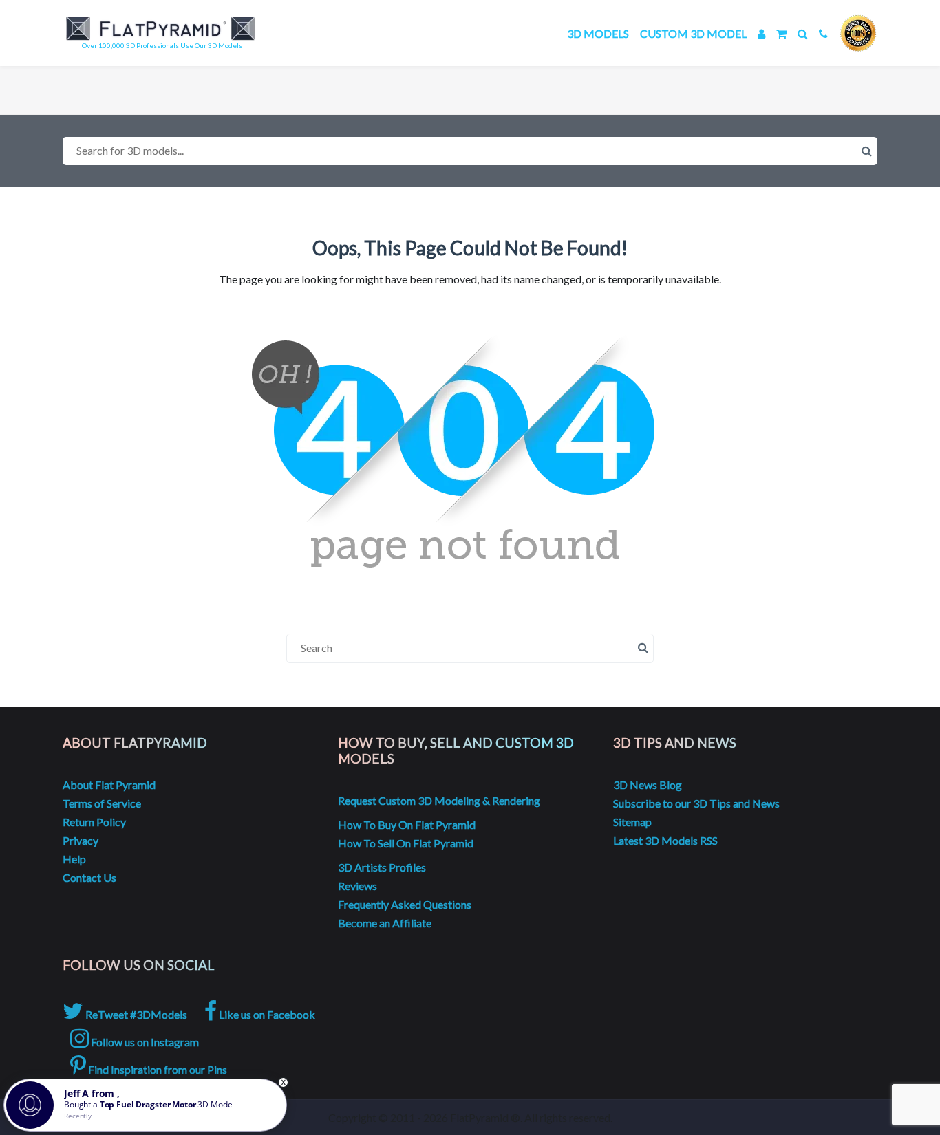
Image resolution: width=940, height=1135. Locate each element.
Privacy (80, 840)
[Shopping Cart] (781, 33)
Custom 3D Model (693, 33)
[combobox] (470, 151)
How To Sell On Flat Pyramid (405, 843)
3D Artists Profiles (382, 867)
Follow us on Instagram (144, 1041)
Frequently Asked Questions (404, 904)
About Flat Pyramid (109, 784)
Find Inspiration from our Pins (156, 1069)
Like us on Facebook (266, 1014)
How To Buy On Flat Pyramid (407, 824)
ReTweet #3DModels (135, 1014)
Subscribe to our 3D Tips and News (696, 803)
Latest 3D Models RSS (665, 840)
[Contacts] (823, 33)
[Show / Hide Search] (803, 33)
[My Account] (761, 33)
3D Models (598, 33)
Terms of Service (102, 803)
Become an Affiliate (384, 922)
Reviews (357, 885)
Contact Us (89, 877)
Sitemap (632, 821)
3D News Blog (647, 784)
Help (74, 858)
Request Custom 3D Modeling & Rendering (439, 800)
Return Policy (94, 821)
